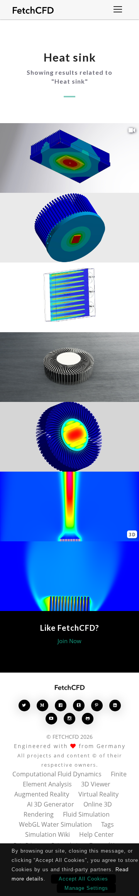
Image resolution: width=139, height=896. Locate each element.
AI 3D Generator (50, 804)
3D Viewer (95, 784)
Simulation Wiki (47, 834)
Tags (107, 824)
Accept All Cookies (83, 879)
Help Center (96, 834)
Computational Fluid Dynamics (57, 774)
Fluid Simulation (86, 814)
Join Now (69, 641)
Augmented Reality (41, 794)
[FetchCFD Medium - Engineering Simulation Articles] (42, 705)
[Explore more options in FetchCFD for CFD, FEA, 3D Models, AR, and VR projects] (117, 10)
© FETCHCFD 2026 (69, 736)
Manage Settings (86, 888)
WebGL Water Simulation (55, 824)
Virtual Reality (98, 794)
